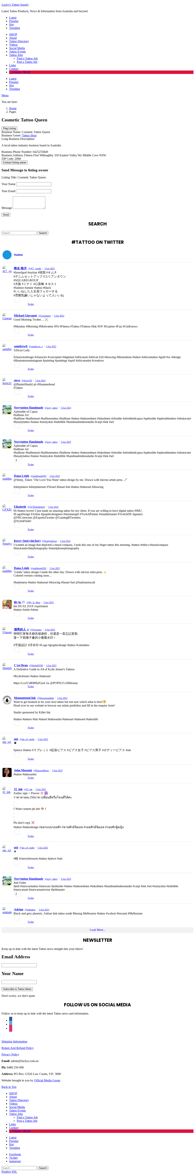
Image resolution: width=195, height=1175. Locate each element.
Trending (14, 28)
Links (12, 65)
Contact (13, 68)
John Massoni (23, 770)
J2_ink (18, 789)
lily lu (18, 602)
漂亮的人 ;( (21, 629)
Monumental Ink (25, 697)
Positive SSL (9, 1171)
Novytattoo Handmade (28, 407)
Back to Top (9, 1086)
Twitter (31, 304)
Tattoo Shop (29, 135)
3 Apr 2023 (49, 268)
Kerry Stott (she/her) (27, 540)
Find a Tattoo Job (27, 58)
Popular (13, 21)
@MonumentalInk (45, 698)
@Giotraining (44, 315)
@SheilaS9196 (36, 665)
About (13, 37)
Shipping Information (14, 1041)
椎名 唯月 (20, 268)
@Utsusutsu (36, 629)
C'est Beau (21, 665)
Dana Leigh (21, 475)
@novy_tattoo (51, 408)
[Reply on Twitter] (15, 304)
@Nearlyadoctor (49, 541)
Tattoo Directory (19, 41)
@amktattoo (30, 909)
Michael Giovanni (25, 315)
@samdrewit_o (36, 346)
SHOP (13, 34)
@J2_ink (28, 789)
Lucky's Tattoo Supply (15, 4)
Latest (12, 17)
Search (43, 233)
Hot (11, 24)
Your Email (8, 191)
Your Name (8, 184)
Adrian (18, 909)
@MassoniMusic (41, 770)
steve (17, 380)
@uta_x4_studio (27, 739)
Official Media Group (47, 1080)
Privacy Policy (10, 1054)
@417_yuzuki (34, 268)
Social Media (17, 48)
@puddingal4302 (38, 476)
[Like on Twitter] (25, 304)
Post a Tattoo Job (27, 61)
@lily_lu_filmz (33, 602)
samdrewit (20, 346)
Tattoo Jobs (16, 55)
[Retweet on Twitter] (20, 304)
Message (7, 207)
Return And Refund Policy (18, 1048)
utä (16, 739)
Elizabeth (20, 506)
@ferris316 (27, 380)
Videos (13, 44)
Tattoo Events (17, 51)
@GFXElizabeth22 (36, 507)
